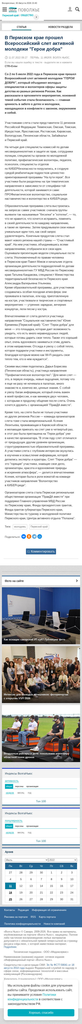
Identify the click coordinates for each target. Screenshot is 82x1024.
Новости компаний (54, 923)
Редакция (23, 910)
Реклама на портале (16, 916)
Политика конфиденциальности (22, 923)
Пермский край (10, 15)
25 (10, 899)
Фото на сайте (14, 580)
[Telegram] (34, 536)
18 (10, 892)
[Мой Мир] (39, 536)
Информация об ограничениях (49, 910)
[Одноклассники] (29, 536)
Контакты (9, 910)
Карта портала (47, 916)
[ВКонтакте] (23, 536)
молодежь (20, 526)
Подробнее (10, 946)
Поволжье (29, 10)
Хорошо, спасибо (41, 1012)
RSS (33, 916)
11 (10, 886)
